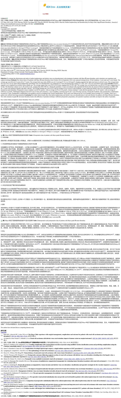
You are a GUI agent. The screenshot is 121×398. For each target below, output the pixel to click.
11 (104, 251)
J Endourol (87, 348)
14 (4, 276)
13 (80, 269)
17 (37, 307)
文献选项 (3, 332)
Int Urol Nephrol (27, 346)
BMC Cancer (38, 386)
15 (55, 287)
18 (103, 307)
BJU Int (14, 336)
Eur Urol (57, 350)
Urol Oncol (76, 353)
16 (92, 287)
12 (60, 267)
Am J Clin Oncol (112, 380)
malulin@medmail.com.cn (27, 73)
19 (28, 312)
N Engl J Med (67, 359)
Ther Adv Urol (80, 371)
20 (8, 317)
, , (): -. (22, 336)
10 (38, 243)
